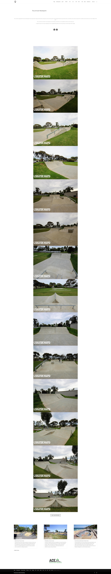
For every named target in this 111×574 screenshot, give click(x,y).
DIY (30, 570)
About (93, 1)
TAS (79, 1)
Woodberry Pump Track (49, 540)
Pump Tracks (23, 570)
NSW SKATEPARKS (55, 515)
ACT (76, 1)
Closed (33, 570)
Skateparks (58, 1)
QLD (62, 1)
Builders (88, 1)
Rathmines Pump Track (19, 540)
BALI (85, 1)
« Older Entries (16, 550)
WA (82, 1)
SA (72, 1)
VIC (69, 1)
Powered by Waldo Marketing (19, 572)
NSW (66, 1)
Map (54, 1)
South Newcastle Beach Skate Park (81, 540)
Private (27, 570)
